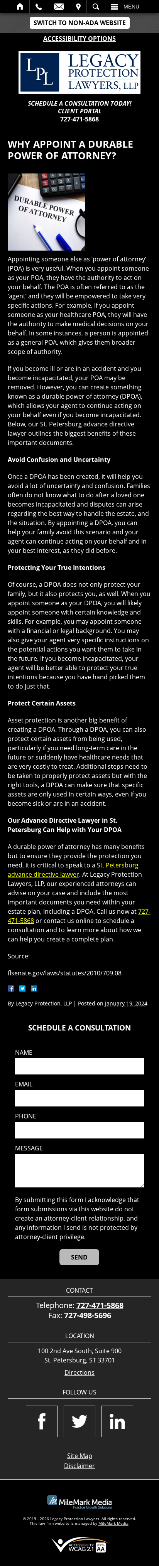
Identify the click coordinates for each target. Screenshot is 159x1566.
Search (96, 6)
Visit (78, 6)
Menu (131, 6)
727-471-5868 (79, 119)
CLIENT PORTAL (79, 111)
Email (59, 6)
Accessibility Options (79, 38)
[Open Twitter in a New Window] (79, 1421)
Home (20, 6)
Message (29, 1148)
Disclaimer (79, 1466)
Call (39, 6)
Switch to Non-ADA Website (80, 23)
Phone (25, 1116)
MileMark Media (113, 1523)
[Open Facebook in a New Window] (42, 1421)
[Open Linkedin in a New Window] (117, 1421)
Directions (79, 1373)
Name (23, 1053)
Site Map (79, 1455)
